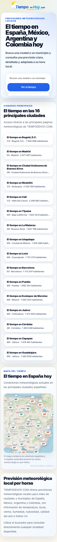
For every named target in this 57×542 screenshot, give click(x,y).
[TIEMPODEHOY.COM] (29, 6)
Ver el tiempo (28, 87)
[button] (28, 422)
